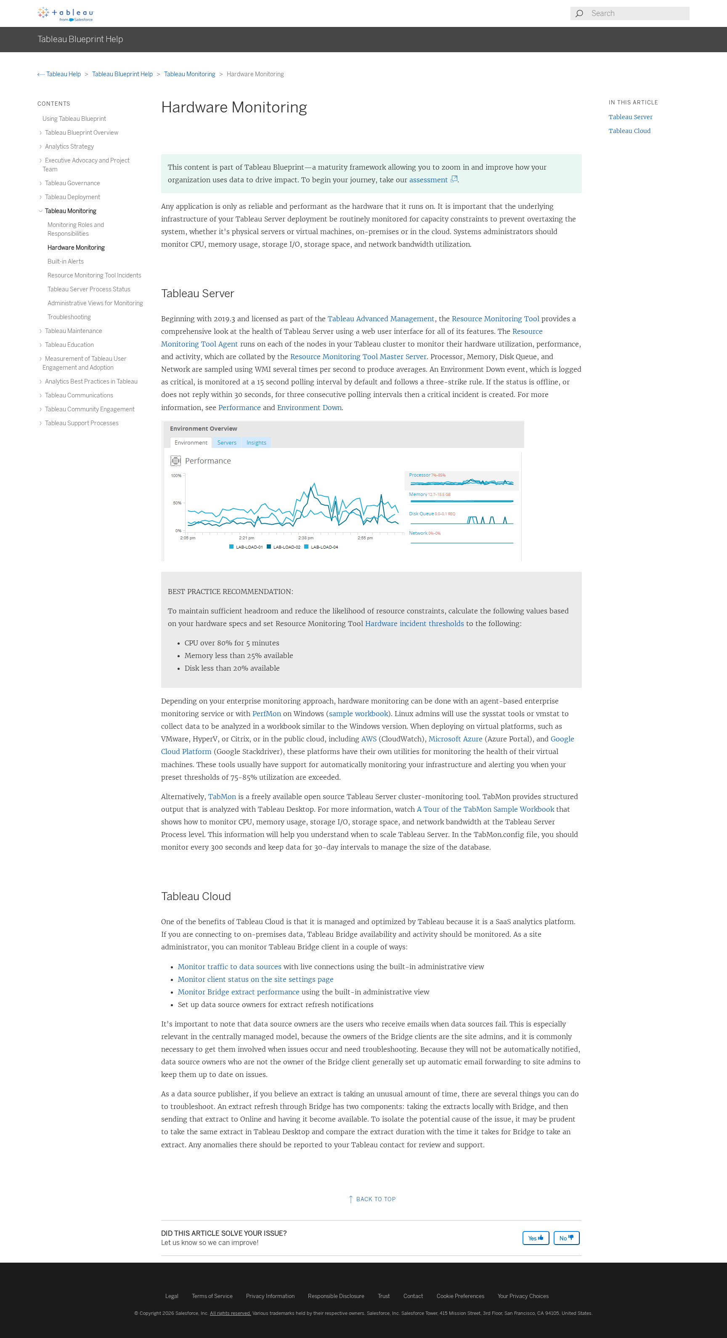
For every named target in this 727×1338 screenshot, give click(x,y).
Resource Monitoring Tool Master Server (358, 356)
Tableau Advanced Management (381, 319)
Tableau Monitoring (190, 74)
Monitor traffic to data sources (229, 966)
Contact (413, 1296)
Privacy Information (270, 1296)
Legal (171, 1296)
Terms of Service (212, 1296)
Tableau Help (63, 74)
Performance (239, 407)
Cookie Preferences (460, 1296)
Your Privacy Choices (523, 1296)
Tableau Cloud (630, 131)
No (564, 1238)
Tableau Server (631, 117)
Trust (384, 1296)
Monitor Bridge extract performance (239, 992)
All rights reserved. (230, 1313)
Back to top (375, 1199)
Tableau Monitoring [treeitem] (70, 211)
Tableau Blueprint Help (123, 74)
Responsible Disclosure (336, 1296)
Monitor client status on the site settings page (256, 979)
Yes (533, 1238)
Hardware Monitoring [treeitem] (76, 247)
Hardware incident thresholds (414, 623)
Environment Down (309, 407)
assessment (431, 180)
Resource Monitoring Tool (495, 319)
